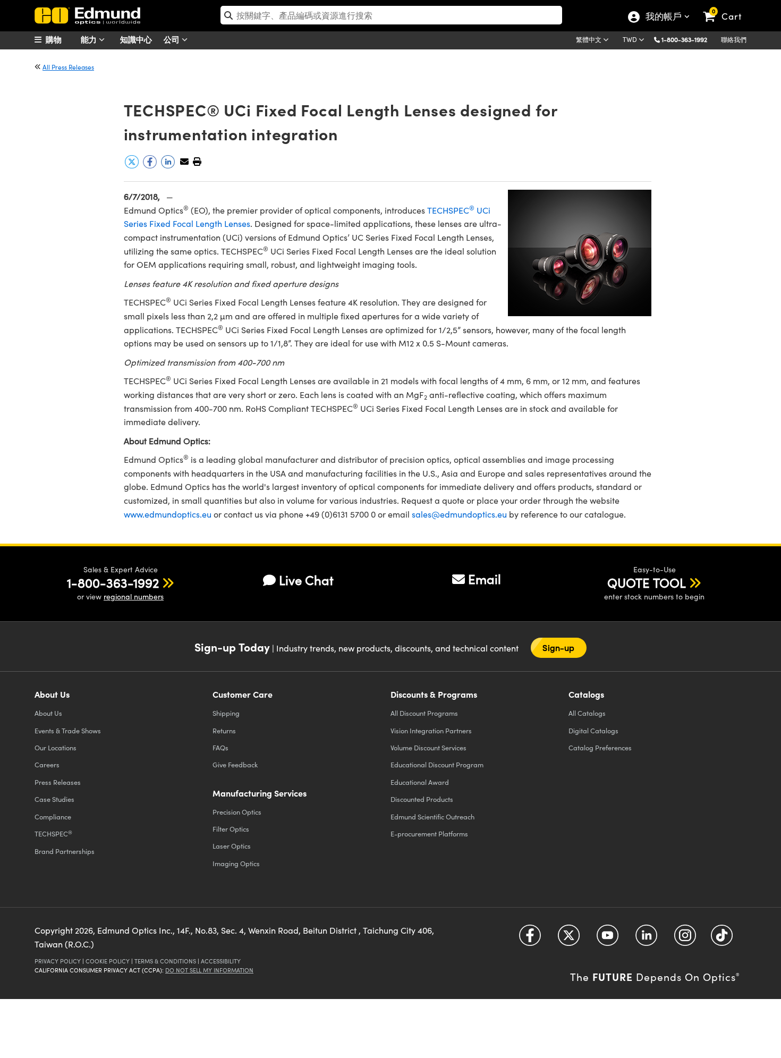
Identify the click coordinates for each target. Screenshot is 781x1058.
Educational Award (419, 781)
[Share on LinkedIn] (169, 165)
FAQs (220, 747)
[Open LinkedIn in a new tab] (646, 939)
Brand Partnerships (65, 851)
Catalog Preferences (600, 747)
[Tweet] (133, 165)
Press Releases (58, 781)
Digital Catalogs (593, 730)
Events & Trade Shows (68, 730)
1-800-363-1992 (684, 39)
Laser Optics (232, 845)
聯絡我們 (733, 39)
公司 (173, 39)
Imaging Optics (236, 863)
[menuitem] (61, 39)
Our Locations (56, 747)
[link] (727, 8)
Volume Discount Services (428, 747)
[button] (688, 39)
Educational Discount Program (436, 764)
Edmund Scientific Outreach (432, 816)
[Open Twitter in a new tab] (568, 939)
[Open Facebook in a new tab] (530, 939)
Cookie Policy (108, 961)
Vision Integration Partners (431, 730)
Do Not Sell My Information (209, 970)
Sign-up (558, 647)
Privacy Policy (58, 961)
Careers (47, 764)
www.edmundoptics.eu (169, 514)
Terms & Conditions (165, 961)
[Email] (184, 161)
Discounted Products (421, 798)
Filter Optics (231, 828)
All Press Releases (68, 67)
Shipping (226, 712)
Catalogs (587, 712)
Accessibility (221, 961)
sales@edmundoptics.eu (459, 514)
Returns (224, 730)
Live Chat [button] (306, 580)
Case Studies (54, 798)
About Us (48, 712)
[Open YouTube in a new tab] (607, 939)
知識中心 (136, 39)
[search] (391, 15)
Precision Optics (237, 811)
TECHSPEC (53, 834)
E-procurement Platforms (429, 833)
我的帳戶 (663, 17)
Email (484, 578)
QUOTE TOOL (646, 582)
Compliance (53, 816)
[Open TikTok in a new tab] (721, 939)
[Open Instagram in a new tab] (685, 939)
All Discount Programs (424, 712)
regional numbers (134, 596)
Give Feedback (235, 764)
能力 (90, 39)
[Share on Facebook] (151, 165)
